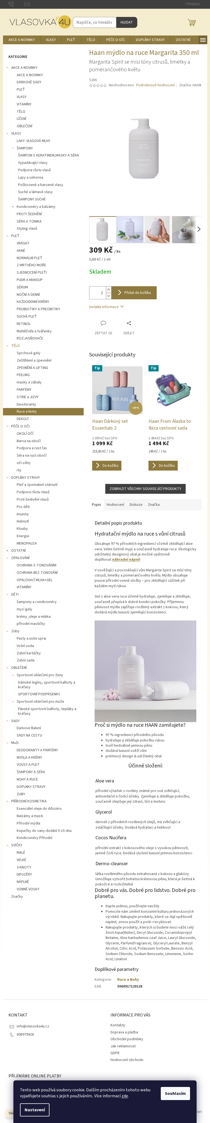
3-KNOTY (24, 867)
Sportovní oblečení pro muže (40, 701)
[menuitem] (21, 40)
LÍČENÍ (21, 119)
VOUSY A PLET (28, 764)
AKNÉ (21, 250)
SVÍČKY (16, 845)
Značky (17, 896)
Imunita (22, 514)
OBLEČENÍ (24, 126)
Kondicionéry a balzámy (36, 206)
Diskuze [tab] (136, 504)
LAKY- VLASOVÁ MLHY (33, 141)
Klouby (22, 528)
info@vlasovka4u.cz (33, 1026)
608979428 (25, 1034)
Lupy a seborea (30, 177)
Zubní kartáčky (29, 653)
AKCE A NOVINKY (24, 67)
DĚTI (15, 594)
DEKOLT (23, 419)
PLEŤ (21, 89)
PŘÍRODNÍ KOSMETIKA (29, 801)
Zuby (15, 631)
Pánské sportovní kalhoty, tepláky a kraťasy (47, 711)
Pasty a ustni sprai (31, 638)
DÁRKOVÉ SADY (29, 82)
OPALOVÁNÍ (20, 558)
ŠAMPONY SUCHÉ (32, 199)
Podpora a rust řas (32, 448)
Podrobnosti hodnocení (155, 85)
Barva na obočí (29, 441)
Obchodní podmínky (126, 1039)
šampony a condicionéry (37, 602)
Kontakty (117, 1025)
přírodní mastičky (31, 623)
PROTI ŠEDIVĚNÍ (29, 214)
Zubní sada (25, 660)
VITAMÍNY (24, 104)
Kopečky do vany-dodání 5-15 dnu (44, 831)
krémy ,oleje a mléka (34, 616)
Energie (23, 536)
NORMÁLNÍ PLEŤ (29, 258)
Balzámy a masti (30, 816)
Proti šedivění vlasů (33, 499)
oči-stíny (24, 463)
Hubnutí (23, 521)
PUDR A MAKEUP (30, 280)
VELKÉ (21, 860)
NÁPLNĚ (23, 882)
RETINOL (24, 324)
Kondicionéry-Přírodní (34, 838)
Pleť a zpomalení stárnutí (37, 484)
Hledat (127, 22)
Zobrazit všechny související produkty (145, 489)
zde (124, 1096)
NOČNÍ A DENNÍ (28, 294)
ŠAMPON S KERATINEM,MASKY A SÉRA (48, 155)
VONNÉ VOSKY (28, 889)
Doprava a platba (124, 1032)
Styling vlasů (27, 228)
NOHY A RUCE (27, 779)
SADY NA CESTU (29, 735)
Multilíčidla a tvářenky (34, 331)
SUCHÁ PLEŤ (27, 316)
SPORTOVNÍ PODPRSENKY (39, 694)
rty (19, 470)
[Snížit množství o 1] (108, 296)
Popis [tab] (96, 504)
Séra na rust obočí (31, 455)
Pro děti (23, 507)
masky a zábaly (29, 382)
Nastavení (35, 1110)
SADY (15, 721)
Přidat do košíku (137, 292)
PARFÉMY (24, 389)
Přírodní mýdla (28, 823)
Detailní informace (104, 307)
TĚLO (21, 111)
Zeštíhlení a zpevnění (34, 360)
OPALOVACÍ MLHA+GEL (34, 580)
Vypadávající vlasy (33, 163)
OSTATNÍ (18, 550)
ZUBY (21, 794)
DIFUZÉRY (24, 874)
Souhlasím (175, 1094)
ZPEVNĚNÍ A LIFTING (32, 368)
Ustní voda (25, 646)
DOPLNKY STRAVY (31, 787)
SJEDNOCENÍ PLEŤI (32, 272)
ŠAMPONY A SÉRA (31, 772)
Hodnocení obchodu (126, 1060)
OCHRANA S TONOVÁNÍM (36, 565)
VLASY (22, 97)
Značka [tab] (154, 504)
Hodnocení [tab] (115, 504)
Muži (15, 743)
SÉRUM (22, 287)
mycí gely (24, 609)
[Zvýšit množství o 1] (108, 289)
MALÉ (21, 852)
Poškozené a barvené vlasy (40, 185)
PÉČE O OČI (20, 426)
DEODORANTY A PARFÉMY (37, 750)
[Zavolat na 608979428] (16, 4)
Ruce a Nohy (27, 411)
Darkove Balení (29, 728)
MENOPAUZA (27, 543)
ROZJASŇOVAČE (30, 338)
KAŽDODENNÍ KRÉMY (33, 302)
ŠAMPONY (25, 148)
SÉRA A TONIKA (29, 221)
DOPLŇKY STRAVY (25, 477)
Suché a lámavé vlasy (35, 192)
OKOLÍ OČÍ (25, 433)
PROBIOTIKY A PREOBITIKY (38, 309)
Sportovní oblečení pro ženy (40, 675)
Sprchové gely (28, 353)
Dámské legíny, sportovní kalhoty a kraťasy (46, 685)
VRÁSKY (23, 243)
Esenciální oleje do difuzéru (39, 808)
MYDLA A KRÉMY (29, 757)
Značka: (190, 85)
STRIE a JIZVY (28, 397)
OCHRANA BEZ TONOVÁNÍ (37, 572)
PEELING (23, 375)
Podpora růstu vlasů (34, 170)
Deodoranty (26, 404)
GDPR (114, 1053)
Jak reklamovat (123, 1046)
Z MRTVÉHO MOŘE (31, 265)
